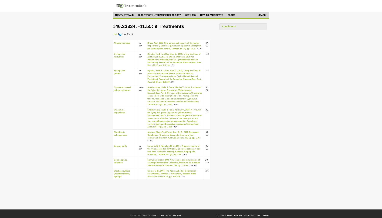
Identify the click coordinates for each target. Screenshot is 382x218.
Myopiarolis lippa (122, 43)
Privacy (251, 215)
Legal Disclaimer (262, 215)
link (116, 34)
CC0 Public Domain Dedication (168, 215)
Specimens (229, 26)
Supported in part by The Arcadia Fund (231, 215)
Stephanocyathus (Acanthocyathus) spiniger (122, 174)
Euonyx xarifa (120, 146)
